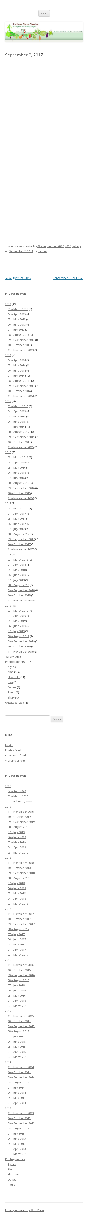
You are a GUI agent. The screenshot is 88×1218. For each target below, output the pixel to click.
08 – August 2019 (18, 636)
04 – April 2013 (17, 314)
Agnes (12, 667)
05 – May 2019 (17, 621)
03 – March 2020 (18, 796)
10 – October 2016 (19, 493)
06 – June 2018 (17, 575)
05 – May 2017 (17, 519)
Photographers (15, 662)
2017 (68, 246)
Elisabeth (14, 677)
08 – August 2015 (18, 432)
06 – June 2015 (17, 421)
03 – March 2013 (18, 309)
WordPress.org (15, 760)
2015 (8, 401)
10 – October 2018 (19, 595)
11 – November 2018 (21, 600)
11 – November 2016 (21, 498)
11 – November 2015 (21, 447)
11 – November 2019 (21, 651)
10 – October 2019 (19, 646)
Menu (44, 13)
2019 (8, 605)
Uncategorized (14, 702)
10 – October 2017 (19, 544)
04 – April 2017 (17, 513)
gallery (76, 246)
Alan (10, 672)
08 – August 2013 (18, 335)
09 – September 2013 (21, 340)
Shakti (12, 697)
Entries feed (13, 750)
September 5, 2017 (68, 278)
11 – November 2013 (21, 350)
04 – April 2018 (17, 565)
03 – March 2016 (18, 457)
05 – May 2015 (17, 416)
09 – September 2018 (21, 590)
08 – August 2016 (18, 483)
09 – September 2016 (21, 488)
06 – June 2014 (17, 370)
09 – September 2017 (21, 539)
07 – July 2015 (16, 427)
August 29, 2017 (18, 278)
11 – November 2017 (21, 549)
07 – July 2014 (16, 375)
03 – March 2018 (18, 559)
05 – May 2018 (17, 570)
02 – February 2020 (20, 801)
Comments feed (15, 755)
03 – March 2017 (18, 508)
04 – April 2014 (17, 360)
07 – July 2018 (16, 580)
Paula (11, 692)
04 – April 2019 (17, 616)
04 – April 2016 (17, 462)
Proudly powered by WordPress (24, 1210)
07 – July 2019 (16, 631)
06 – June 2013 (17, 324)
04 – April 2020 (17, 791)
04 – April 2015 (17, 411)
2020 (8, 786)
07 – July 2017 (16, 529)
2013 (8, 304)
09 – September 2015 (21, 437)
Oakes (12, 687)
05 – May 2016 (17, 467)
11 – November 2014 (21, 396)
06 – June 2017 (17, 524)
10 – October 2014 (19, 391)
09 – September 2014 (21, 386)
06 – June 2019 (17, 626)
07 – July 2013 (16, 329)
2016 (8, 452)
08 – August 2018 (18, 585)
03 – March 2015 (18, 406)
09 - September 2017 (50, 246)
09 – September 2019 (21, 641)
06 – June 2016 (17, 473)
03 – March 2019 (18, 611)
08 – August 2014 (18, 381)
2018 (8, 554)
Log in (9, 745)
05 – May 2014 (17, 365)
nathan (42, 251)
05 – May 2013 (17, 319)
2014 (8, 355)
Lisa (10, 682)
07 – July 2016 (16, 478)
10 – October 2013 (19, 345)
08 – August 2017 (18, 534)
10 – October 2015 (19, 442)
